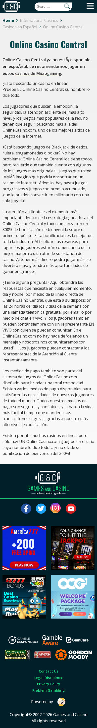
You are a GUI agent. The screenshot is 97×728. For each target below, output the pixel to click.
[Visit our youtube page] (70, 508)
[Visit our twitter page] (41, 508)
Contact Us (48, 671)
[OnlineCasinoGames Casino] (73, 617)
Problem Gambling (48, 690)
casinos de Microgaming (38, 73)
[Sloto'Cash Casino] (24, 617)
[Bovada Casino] (73, 568)
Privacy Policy (48, 683)
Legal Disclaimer (48, 677)
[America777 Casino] (24, 568)
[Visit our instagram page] (55, 508)
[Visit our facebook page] (26, 508)
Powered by (42, 701)
